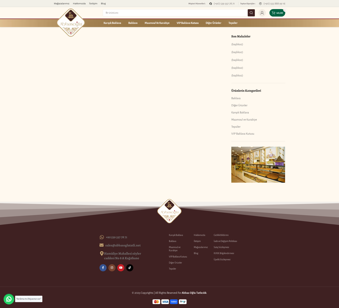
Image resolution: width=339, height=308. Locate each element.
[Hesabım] (262, 12)
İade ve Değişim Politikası (225, 241)
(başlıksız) (237, 44)
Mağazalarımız (201, 247)
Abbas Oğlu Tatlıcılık (194, 292)
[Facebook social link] (103, 267)
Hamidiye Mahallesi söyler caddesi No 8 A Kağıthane (122, 255)
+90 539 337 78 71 (116, 237)
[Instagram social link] (111, 267)
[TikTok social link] (129, 267)
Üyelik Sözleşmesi (222, 259)
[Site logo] (71, 22)
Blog (196, 253)
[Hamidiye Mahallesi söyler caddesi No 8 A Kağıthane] (101, 253)
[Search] (251, 12)
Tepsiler (235, 126)
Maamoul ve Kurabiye (244, 119)
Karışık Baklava (240, 112)
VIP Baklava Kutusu (242, 133)
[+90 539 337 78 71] (101, 237)
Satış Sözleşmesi (221, 247)
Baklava (236, 98)
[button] (9, 299)
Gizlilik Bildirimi (221, 235)
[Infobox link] (222, 3)
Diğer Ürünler (239, 105)
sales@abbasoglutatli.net (123, 245)
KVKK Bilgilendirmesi (224, 253)
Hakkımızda (199, 235)
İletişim (197, 241)
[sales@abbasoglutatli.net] (101, 245)
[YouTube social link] (120, 267)
